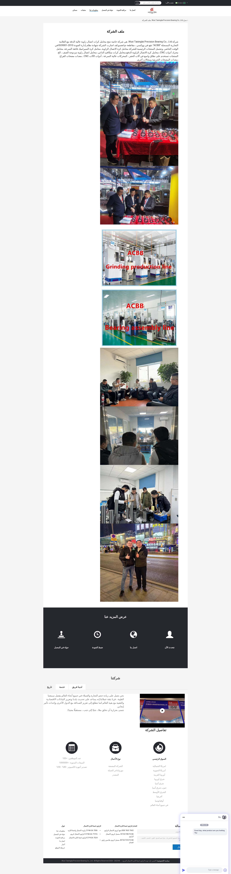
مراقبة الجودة (121, 10)
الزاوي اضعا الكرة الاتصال (92, 826)
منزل (185, 20)
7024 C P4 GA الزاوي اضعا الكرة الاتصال (83, 838)
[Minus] (183, 817)
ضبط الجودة (97, 647)
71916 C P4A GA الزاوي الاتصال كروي (83, 834)
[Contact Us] (134, 635)
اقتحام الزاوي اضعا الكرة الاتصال (126, 826)
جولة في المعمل (107, 10)
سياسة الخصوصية (163, 861)
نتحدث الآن (170, 3)
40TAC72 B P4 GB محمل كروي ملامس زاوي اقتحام (118, 841)
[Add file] (225, 870)
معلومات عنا (94, 10)
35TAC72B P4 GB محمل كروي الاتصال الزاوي (120, 835)
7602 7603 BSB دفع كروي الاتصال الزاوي (119, 830)
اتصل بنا (132, 10)
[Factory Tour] (61, 635)
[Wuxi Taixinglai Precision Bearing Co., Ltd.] (152, 10)
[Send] (184, 870)
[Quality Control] (97, 635)
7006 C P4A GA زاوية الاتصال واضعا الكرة (82, 830)
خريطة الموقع (60, 848)
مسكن (75, 10)
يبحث (137, 3)
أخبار (63, 844)
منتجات (83, 10)
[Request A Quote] (170, 634)
